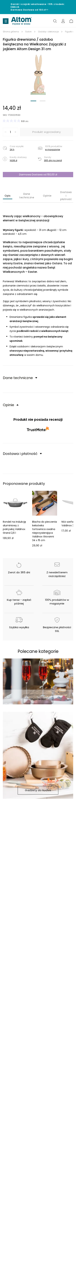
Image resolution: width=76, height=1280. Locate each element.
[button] (38, 75)
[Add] (15, 132)
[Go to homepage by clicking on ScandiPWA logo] (21, 21)
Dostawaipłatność (66, 195)
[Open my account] (63, 21)
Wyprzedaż (38, 699)
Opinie (47, 195)
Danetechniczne (26, 195)
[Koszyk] (71, 21)
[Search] (55, 21)
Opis (7, 195)
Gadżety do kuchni (38, 790)
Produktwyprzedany (46, 132)
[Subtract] (5, 132)
